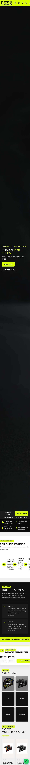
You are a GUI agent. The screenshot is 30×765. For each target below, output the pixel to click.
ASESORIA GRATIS (9, 270)
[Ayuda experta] (26, 3)
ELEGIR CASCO (8, 264)
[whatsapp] (26, 761)
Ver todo (5, 736)
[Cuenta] (18, 3)
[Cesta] (22, 3)
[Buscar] (15, 3)
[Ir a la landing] (6, 3)
